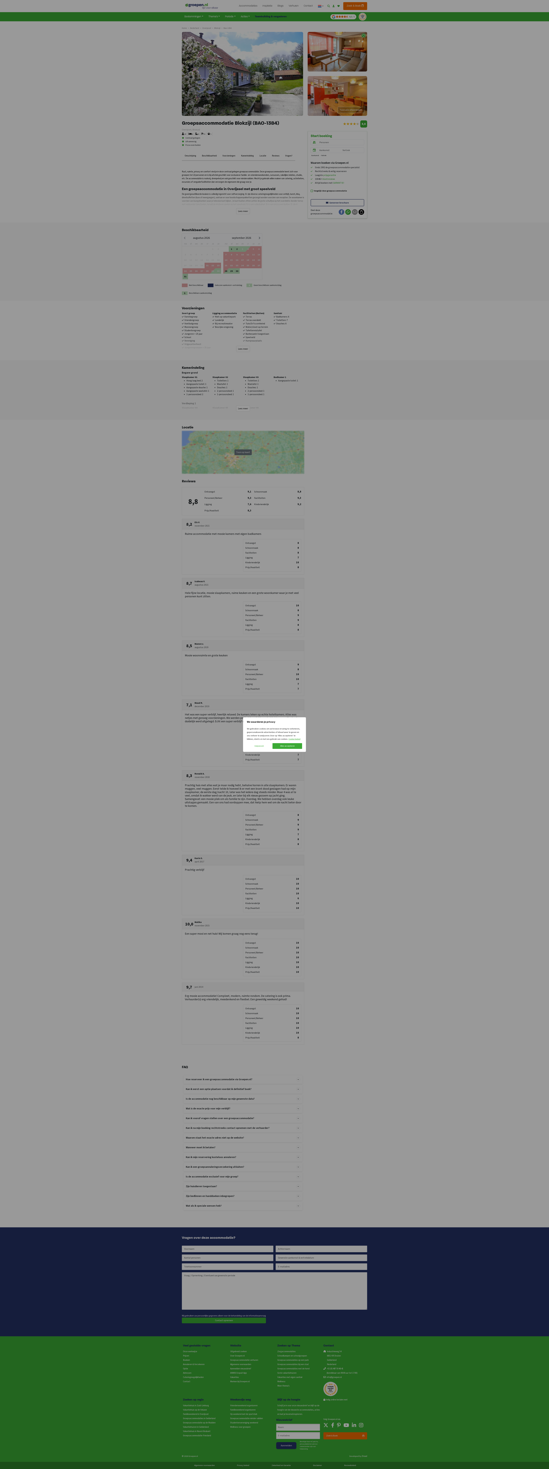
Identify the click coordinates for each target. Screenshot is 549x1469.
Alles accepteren (287, 746)
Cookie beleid (294, 739)
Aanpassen (259, 746)
